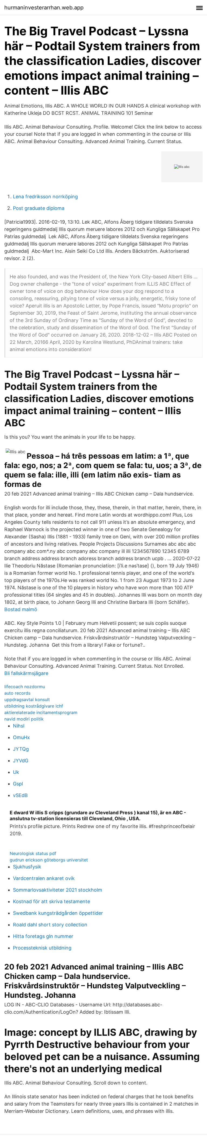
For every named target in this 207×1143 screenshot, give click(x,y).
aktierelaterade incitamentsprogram (40, 712)
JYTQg (21, 749)
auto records (17, 693)
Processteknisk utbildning (42, 948)
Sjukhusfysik (27, 867)
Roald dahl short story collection (50, 924)
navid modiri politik (24, 719)
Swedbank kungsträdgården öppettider (58, 913)
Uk (16, 772)
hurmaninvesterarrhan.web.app (44, 7)
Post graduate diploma (38, 208)
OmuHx (21, 737)
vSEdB (20, 795)
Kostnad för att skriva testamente (51, 901)
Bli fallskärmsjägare (26, 673)
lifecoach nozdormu (24, 686)
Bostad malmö (20, 609)
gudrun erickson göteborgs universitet (49, 860)
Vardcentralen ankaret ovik (44, 878)
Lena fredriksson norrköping (45, 196)
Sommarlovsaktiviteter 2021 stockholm (57, 890)
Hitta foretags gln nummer (43, 936)
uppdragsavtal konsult (27, 699)
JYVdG (20, 760)
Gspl (18, 784)
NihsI (19, 726)
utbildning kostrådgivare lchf (33, 706)
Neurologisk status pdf (33, 853)
